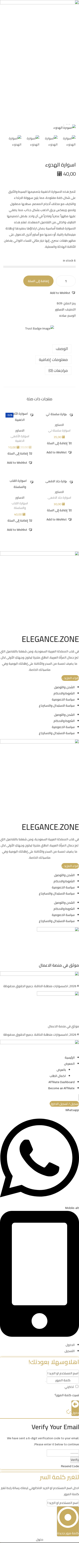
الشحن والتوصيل (64, 687)
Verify (75, 1460)
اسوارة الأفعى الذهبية (20, 438)
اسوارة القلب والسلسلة (20, 505)
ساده (62, 315)
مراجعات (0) (58, 370)
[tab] (37, 348)
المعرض (69, 1063)
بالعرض (61, 1070)
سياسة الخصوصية (63, 699)
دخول (75, 1413)
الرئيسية (70, 1057)
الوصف (62, 348)
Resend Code (70, 1466)
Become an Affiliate (61, 1088)
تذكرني (69, 1387)
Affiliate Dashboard (61, 1082)
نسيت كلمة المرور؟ (67, 1395)
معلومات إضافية (53, 359)
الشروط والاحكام (64, 693)
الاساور (59, 309)
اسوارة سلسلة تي (59, 430)
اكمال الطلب (58, 1076)
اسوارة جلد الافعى (59, 497)
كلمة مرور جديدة (68, 1533)
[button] (63, 293)
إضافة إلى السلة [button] (57, 443)
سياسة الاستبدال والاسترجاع (57, 705)
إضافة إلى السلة (38, 281)
